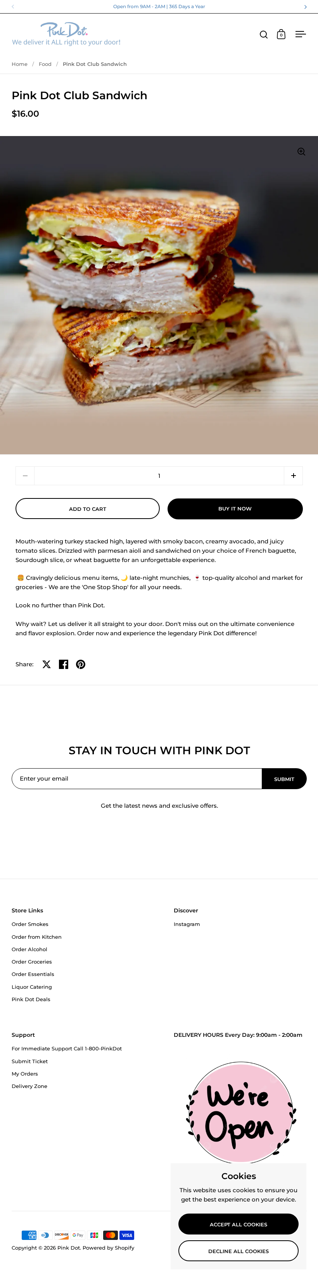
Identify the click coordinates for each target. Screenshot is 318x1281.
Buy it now (235, 508)
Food (45, 64)
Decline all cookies (238, 1251)
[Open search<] (264, 34)
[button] (293, 475)
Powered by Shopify (108, 1248)
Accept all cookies (238, 1224)
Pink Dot (68, 1248)
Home (20, 64)
